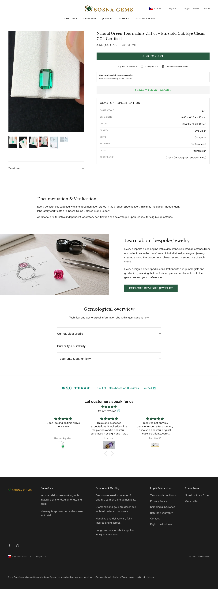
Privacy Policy (158, 501)
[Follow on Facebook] (9, 545)
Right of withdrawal (161, 524)
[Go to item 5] (53, 142)
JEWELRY (107, 18)
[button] (106, 453)
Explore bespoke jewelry (151, 288)
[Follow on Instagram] (17, 545)
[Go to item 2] (23, 142)
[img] (109, 407)
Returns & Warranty (161, 512)
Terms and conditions (163, 495)
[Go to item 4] (43, 141)
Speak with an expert (153, 89)
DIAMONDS (89, 18)
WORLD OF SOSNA (145, 18)
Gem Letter (191, 501)
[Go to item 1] (12, 142)
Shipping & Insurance (162, 506)
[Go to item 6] (64, 139)
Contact (155, 518)
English (172, 8)
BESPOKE (124, 18)
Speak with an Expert (197, 495)
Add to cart (153, 56)
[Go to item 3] (33, 142)
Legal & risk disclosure (145, 577)
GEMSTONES (70, 18)
